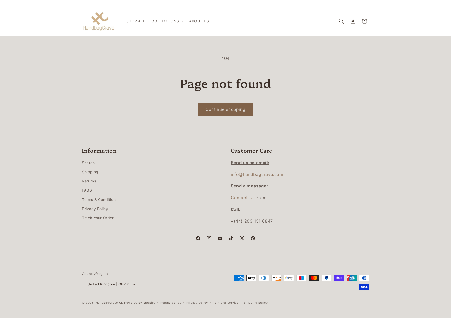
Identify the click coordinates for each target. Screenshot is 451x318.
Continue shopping (225, 109)
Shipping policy (256, 302)
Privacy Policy (95, 208)
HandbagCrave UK (109, 302)
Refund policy (170, 302)
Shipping (90, 172)
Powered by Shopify (139, 302)
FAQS (87, 190)
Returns (89, 181)
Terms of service (225, 302)
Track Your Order (98, 218)
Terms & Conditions (100, 199)
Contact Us (243, 197)
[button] (167, 21)
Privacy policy (197, 302)
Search (88, 162)
